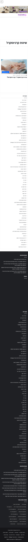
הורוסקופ (24, 131)
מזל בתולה (24, 178)
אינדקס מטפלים (21, 537)
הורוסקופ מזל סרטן (12, 516)
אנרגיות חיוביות (23, 111)
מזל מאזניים (23, 186)
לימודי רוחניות (23, 169)
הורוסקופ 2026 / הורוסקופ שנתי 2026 (18, 133)
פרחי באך (24, 215)
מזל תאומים (24, 198)
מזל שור (24, 195)
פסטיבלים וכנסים (22, 213)
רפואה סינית (23, 242)
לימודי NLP (24, 158)
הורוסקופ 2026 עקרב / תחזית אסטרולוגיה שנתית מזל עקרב (14, 494)
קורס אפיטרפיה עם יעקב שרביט (20, 259)
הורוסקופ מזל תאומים (14, 521)
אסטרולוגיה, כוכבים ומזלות (21, 115)
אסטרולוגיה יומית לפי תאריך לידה (20, 506)
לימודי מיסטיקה (23, 164)
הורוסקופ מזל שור (23, 521)
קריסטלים (24, 233)
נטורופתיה (16, 532)
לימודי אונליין (23, 160)
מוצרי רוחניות (23, 173)
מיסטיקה (24, 206)
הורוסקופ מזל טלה (14, 514)
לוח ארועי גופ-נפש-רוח (21, 155)
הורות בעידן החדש (22, 140)
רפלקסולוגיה (23, 244)
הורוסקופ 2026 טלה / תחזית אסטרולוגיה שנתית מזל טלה (14, 261)
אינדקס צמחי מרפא (22, 106)
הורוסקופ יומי (23, 135)
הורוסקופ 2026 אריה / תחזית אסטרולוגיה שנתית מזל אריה (14, 485)
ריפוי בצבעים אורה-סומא (21, 238)
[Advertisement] (14, 294)
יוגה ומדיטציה (23, 151)
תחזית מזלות (12, 523)
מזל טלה (24, 184)
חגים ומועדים (23, 144)
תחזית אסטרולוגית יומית (21, 523)
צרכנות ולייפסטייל (22, 220)
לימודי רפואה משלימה (22, 171)
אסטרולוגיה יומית (16, 504)
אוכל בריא (24, 100)
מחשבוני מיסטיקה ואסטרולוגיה (20, 202)
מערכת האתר (23, 75)
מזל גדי (24, 180)
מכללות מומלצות (23, 209)
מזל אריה (24, 175)
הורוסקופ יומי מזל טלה (22, 509)
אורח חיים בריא (23, 102)
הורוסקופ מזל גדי (13, 511)
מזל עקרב (24, 191)
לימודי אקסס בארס (22, 162)
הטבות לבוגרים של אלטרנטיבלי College (18, 142)
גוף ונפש (24, 120)
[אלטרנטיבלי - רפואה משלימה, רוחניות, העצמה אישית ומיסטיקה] (21, 15)
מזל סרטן (24, 189)
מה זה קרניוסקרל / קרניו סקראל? (17, 77)
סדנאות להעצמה (22, 211)
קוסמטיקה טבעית (22, 222)
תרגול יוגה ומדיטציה (22, 246)
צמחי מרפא (24, 218)
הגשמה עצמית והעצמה (21, 126)
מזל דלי (24, 182)
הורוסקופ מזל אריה (12, 509)
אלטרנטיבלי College (22, 109)
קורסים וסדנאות (23, 226)
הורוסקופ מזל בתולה (22, 511)
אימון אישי (24, 104)
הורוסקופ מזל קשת (13, 519)
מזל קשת (24, 193)
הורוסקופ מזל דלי (23, 514)
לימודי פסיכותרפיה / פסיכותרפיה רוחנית (18, 166)
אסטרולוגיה (23, 113)
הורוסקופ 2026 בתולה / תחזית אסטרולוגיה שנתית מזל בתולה (14, 488)
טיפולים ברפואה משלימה (21, 149)
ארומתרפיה (24, 117)
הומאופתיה (24, 129)
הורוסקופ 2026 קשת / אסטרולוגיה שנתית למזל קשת (15, 496)
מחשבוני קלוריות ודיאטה (21, 204)
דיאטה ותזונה (23, 122)
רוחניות (24, 235)
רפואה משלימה (23, 240)
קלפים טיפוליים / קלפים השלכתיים (19, 231)
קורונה (24, 224)
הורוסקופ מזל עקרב (22, 519)
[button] (2, 2)
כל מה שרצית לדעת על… (21, 153)
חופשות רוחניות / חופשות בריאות (19, 146)
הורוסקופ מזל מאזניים (22, 516)
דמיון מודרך (24, 124)
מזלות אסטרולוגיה (22, 200)
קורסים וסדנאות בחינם (21, 229)
